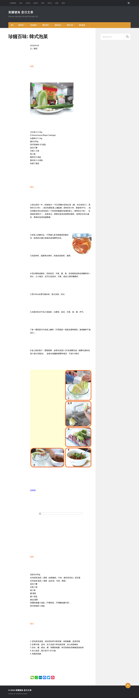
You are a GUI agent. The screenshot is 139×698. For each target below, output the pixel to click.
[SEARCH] (127, 36)
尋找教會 (82, 25)
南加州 (35, 3)
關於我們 (46, 25)
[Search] (129, 3)
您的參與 (33, 25)
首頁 (12, 25)
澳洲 (63, 3)
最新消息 (58, 25)
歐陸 (56, 3)
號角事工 (21, 25)
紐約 (20, 3)
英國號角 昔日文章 (20, 12)
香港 (42, 3)
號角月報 (70, 25)
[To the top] (128, 685)
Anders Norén (21, 694)
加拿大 (50, 3)
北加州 (28, 3)
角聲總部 (13, 3)
